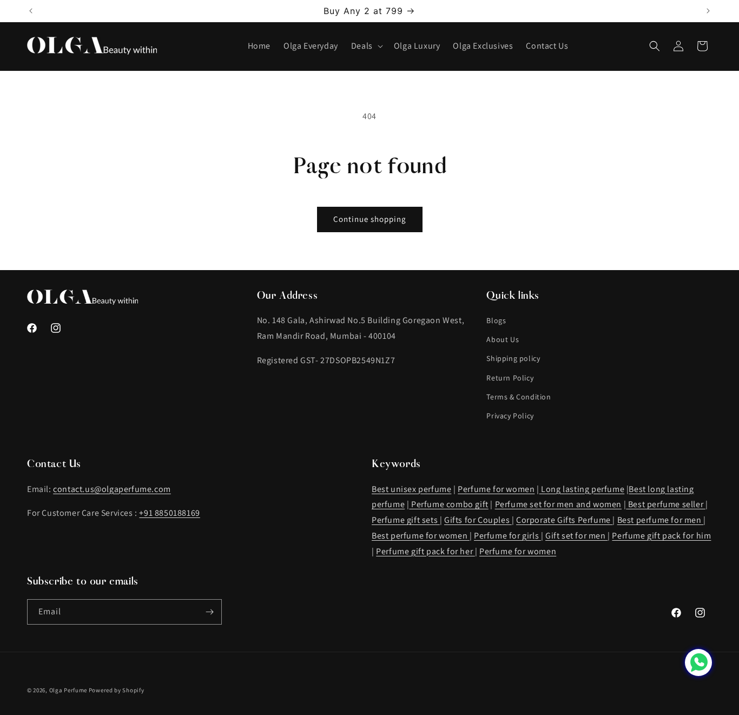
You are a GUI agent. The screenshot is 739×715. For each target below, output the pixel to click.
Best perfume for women (421, 535)
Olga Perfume (68, 690)
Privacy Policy (509, 416)
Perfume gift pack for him (661, 535)
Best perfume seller (666, 504)
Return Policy (509, 378)
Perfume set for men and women (558, 504)
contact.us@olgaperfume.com (112, 489)
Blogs (496, 320)
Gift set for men (576, 535)
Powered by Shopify (116, 690)
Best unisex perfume (411, 489)
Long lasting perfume (582, 489)
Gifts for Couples (478, 520)
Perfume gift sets (406, 520)
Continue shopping (369, 219)
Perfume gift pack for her (425, 551)
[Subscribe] (209, 612)
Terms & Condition (518, 397)
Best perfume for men (660, 520)
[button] (366, 46)
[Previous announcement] (31, 11)
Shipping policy (513, 358)
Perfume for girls (507, 535)
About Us (502, 339)
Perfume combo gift (448, 504)
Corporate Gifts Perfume (564, 520)
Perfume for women (496, 489)
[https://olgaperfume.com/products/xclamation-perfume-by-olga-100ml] (627, 504)
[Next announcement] (708, 11)
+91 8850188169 (169, 513)
